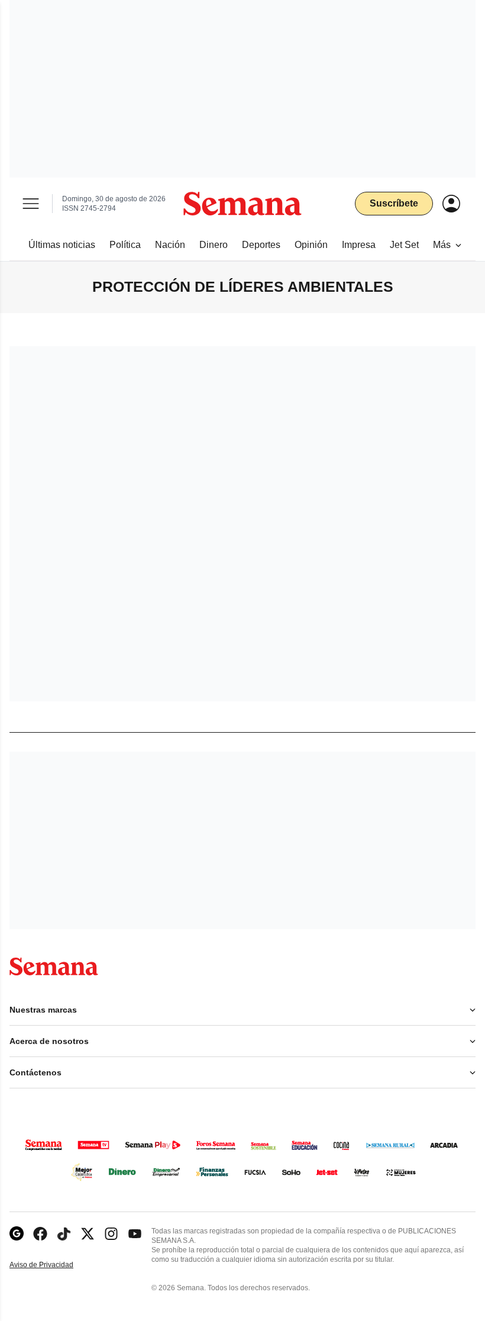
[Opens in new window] (40, 1233)
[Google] (16, 1233)
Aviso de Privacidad (53, 1265)
